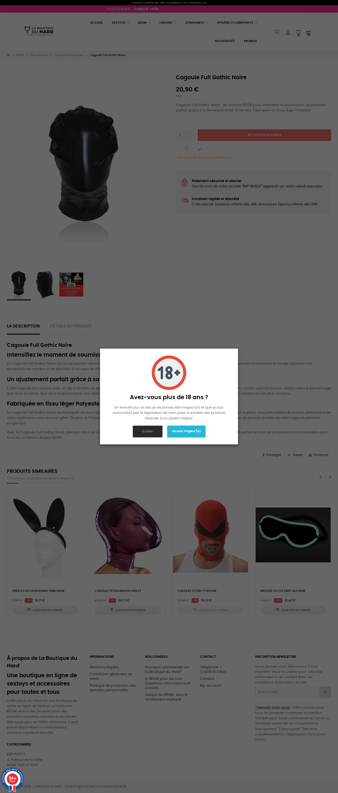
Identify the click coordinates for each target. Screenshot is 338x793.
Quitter (147, 431)
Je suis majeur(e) (186, 431)
